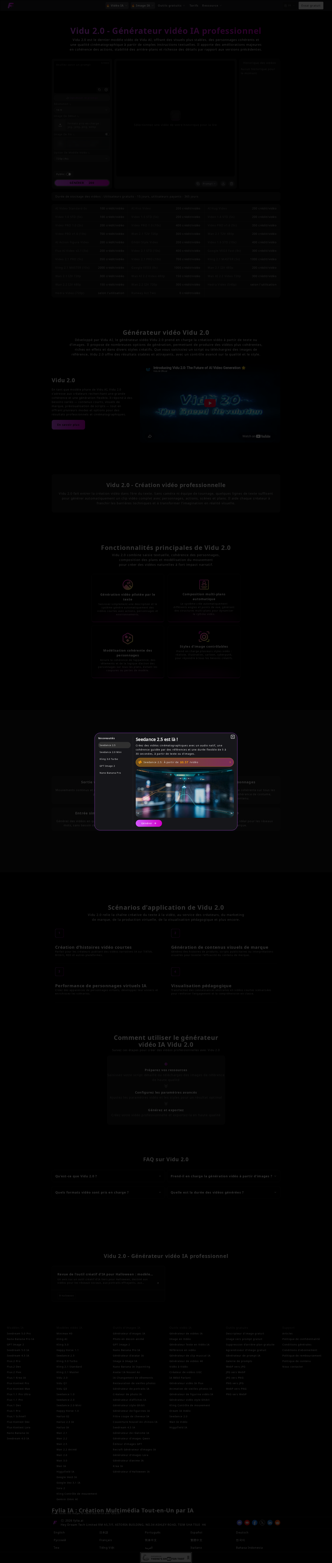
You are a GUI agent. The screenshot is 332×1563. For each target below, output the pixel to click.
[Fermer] (232, 736)
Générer (146, 823)
